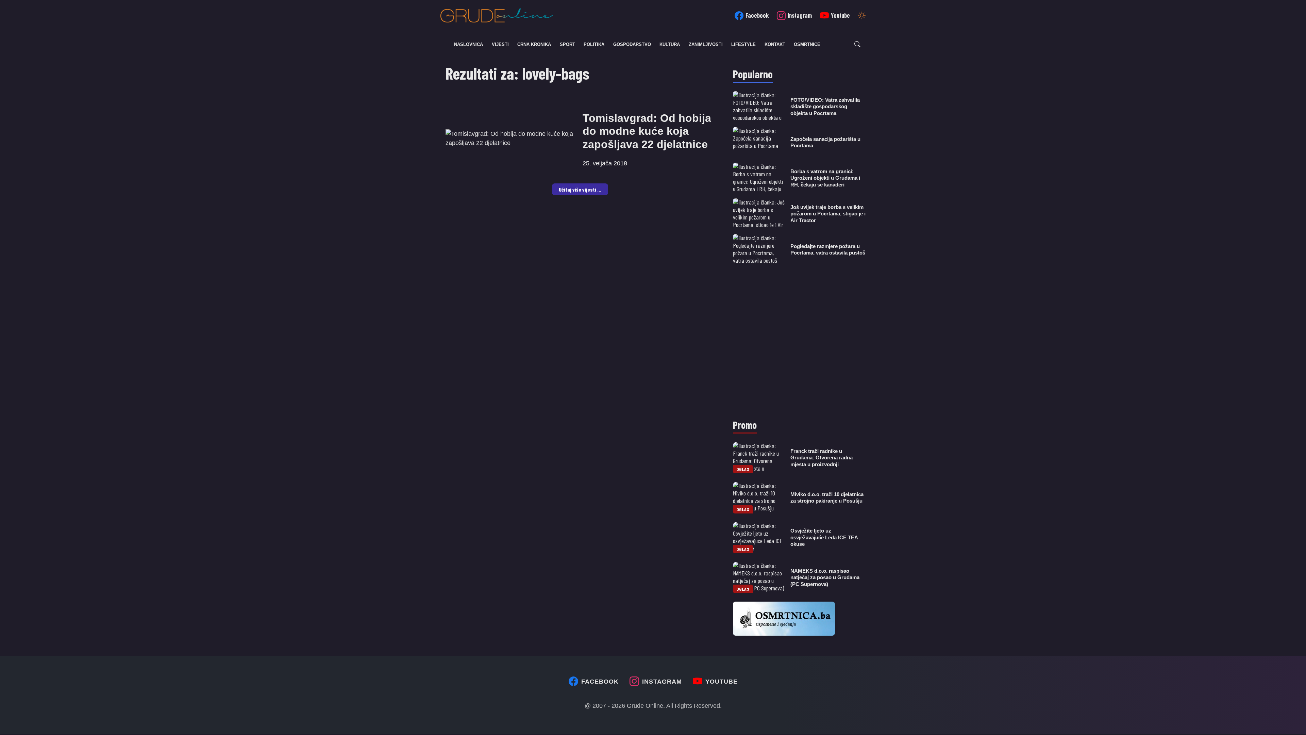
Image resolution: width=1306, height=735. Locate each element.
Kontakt (775, 44)
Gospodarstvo (632, 44)
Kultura (669, 44)
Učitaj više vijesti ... (580, 189)
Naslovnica (468, 44)
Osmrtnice (807, 44)
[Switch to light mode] (862, 16)
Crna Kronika (534, 44)
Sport (567, 44)
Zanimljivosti (706, 44)
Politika (594, 44)
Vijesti (500, 44)
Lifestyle (743, 44)
